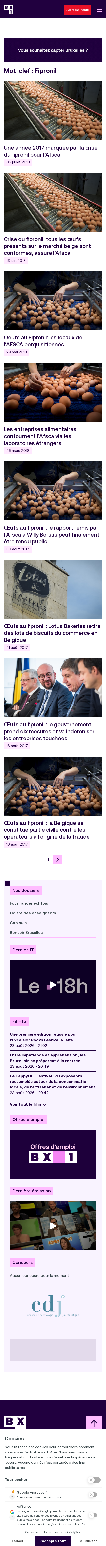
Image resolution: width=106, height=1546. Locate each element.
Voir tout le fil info (28, 1104)
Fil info (19, 1021)
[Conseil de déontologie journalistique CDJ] (53, 1306)
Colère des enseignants (33, 913)
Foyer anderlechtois (29, 903)
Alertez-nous (77, 9)
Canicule (18, 923)
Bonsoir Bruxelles (26, 932)
